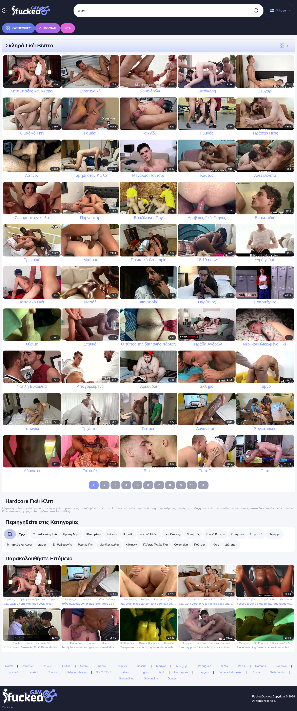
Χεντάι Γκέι (209, 599)
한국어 (48, 666)
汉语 (161, 672)
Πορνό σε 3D (268, 599)
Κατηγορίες (21, 28)
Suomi (84, 666)
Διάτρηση (231, 544)
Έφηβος (17, 643)
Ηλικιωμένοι (93, 534)
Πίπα (222, 599)
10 (191, 485)
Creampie (193, 599)
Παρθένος (9, 599)
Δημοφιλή (47, 28)
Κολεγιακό (237, 534)
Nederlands (277, 672)
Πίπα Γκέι (201, 643)
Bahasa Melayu (77, 672)
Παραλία (128, 534)
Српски (52, 672)
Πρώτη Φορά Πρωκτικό (32, 599)
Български (181, 672)
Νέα (67, 28)
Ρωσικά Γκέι (85, 544)
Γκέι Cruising (172, 534)
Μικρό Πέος (76, 643)
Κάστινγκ (131, 544)
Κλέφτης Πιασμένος (149, 643)
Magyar (161, 666)
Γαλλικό (112, 534)
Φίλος (215, 544)
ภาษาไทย (28, 666)
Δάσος (42, 544)
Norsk (9, 666)
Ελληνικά (121, 666)
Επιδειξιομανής (62, 544)
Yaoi (29, 643)
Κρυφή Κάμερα (215, 534)
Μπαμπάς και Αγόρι (19, 544)
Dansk (102, 666)
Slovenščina (126, 678)
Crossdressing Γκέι (45, 534)
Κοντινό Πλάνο (149, 534)
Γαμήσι (187, 643)
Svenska (281, 666)
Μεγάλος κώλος (109, 544)
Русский (12, 672)
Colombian (181, 544)
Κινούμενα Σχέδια (163, 599)
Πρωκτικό (55, 599)
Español (33, 672)
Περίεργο (274, 534)
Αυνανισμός (130, 599)
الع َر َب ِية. (182, 666)
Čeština (141, 666)
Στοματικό (256, 534)
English (144, 672)
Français (203, 672)
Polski (241, 666)
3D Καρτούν (286, 599)
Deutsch (173, 678)
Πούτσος (199, 544)
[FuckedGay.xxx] (31, 10)
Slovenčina (151, 678)
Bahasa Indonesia (229, 672)
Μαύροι (87, 599)
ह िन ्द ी (103, 672)
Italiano (125, 672)
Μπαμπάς (193, 534)
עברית (224, 666)
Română (260, 666)
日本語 (66, 666)
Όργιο (22, 534)
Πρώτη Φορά (71, 534)
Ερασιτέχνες (71, 599)
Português (204, 666)
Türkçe (255, 672)
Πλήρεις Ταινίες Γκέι (155, 544)
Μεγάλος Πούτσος (105, 599)
